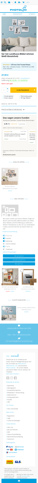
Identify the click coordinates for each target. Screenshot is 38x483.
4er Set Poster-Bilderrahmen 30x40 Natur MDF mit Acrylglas (10, 288)
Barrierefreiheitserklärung (15, 437)
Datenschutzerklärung (14, 434)
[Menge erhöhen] (7, 88)
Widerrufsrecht (11, 395)
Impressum (10, 439)
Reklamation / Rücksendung (15, 393)
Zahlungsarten (11, 388)
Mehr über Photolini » (12, 374)
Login (8, 418)
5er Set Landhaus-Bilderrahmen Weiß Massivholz (26, 308)
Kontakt (9, 400)
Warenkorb (10, 386)
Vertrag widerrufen (13, 397)
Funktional (9, 249)
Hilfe (8, 402)
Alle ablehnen (19, 264)
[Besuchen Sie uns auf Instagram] (12, 379)
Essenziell (9, 236)
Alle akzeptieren (19, 256)
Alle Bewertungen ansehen (9, 154)
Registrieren (11, 416)
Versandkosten (25, 78)
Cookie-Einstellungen (13, 420)
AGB (8, 432)
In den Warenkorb (23, 90)
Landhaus (32, 14)
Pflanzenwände (11, 368)
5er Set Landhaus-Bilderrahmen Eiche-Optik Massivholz (10, 188)
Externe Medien (11, 244)
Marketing (9, 241)
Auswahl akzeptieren (19, 260)
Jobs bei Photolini (12, 430)
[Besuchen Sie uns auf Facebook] (15, 379)
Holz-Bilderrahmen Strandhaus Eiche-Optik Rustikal (28, 288)
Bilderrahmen (22, 364)
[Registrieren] (19, 2)
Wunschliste (4, 171)
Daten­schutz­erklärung (10, 231)
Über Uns (10, 427)
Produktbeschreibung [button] (12, 109)
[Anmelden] (15, 2)
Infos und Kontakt (12, 409)
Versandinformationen (14, 390)
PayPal (8, 246)
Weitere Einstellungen (9, 252)
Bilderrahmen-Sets (17, 14)
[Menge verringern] (7, 91)
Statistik (8, 238)
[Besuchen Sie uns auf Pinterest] (8, 379)
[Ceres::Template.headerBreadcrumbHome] (4, 14)
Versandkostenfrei (25, 476)
